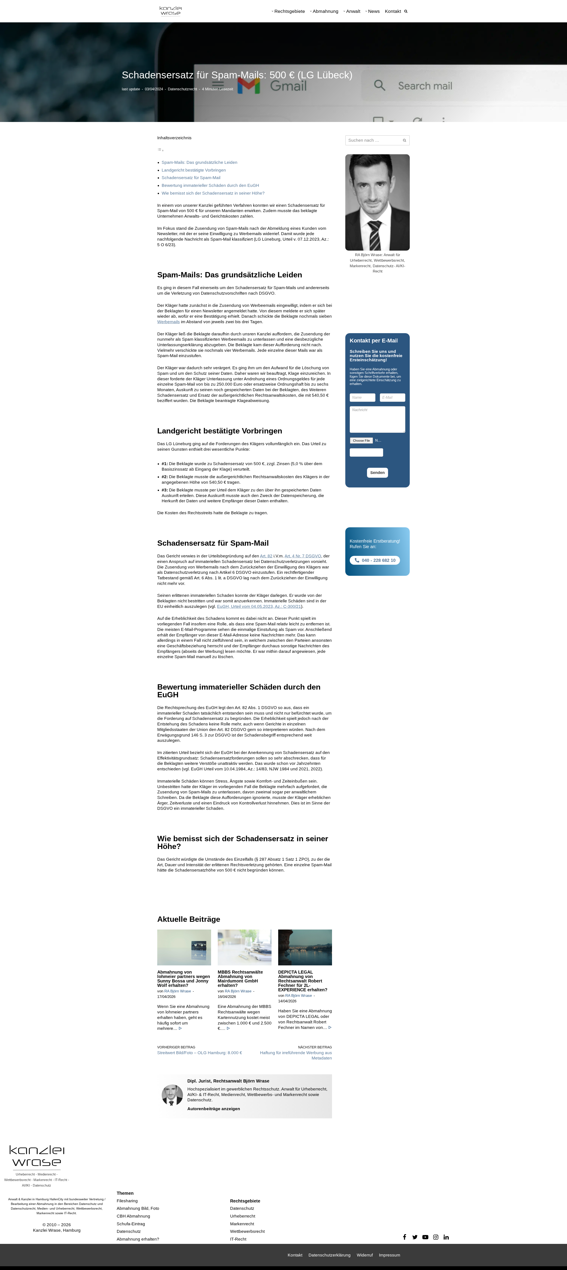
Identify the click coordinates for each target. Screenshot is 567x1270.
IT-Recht (238, 1239)
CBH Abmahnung (133, 1216)
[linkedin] (446, 1237)
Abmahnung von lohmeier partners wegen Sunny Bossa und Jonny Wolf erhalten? (183, 979)
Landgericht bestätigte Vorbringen (194, 170)
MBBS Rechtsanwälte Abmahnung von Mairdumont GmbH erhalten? (240, 979)
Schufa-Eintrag (131, 1224)
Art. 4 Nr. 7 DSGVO (303, 556)
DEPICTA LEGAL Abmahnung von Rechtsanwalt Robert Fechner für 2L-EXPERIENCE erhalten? (302, 981)
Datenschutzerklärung (330, 1255)
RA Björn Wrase (177, 991)
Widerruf (365, 1255)
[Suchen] (406, 11)
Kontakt (393, 11)
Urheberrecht (242, 1216)
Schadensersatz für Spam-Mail (191, 177)
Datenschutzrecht (182, 89)
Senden (377, 472)
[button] (272, 11)
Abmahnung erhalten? (138, 1239)
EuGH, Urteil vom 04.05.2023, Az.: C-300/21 (259, 606)
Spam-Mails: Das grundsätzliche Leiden (199, 162)
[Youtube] (425, 1237)
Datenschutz (129, 1231)
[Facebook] (404, 1237)
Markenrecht (242, 1224)
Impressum (389, 1255)
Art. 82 (266, 556)
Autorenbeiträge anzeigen (213, 1108)
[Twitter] (415, 1237)
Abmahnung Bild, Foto (138, 1208)
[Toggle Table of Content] (160, 150)
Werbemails (168, 321)
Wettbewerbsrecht (247, 1231)
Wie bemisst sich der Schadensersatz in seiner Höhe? (213, 193)
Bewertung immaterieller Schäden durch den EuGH (210, 185)
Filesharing (127, 1200)
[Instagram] (436, 1237)
